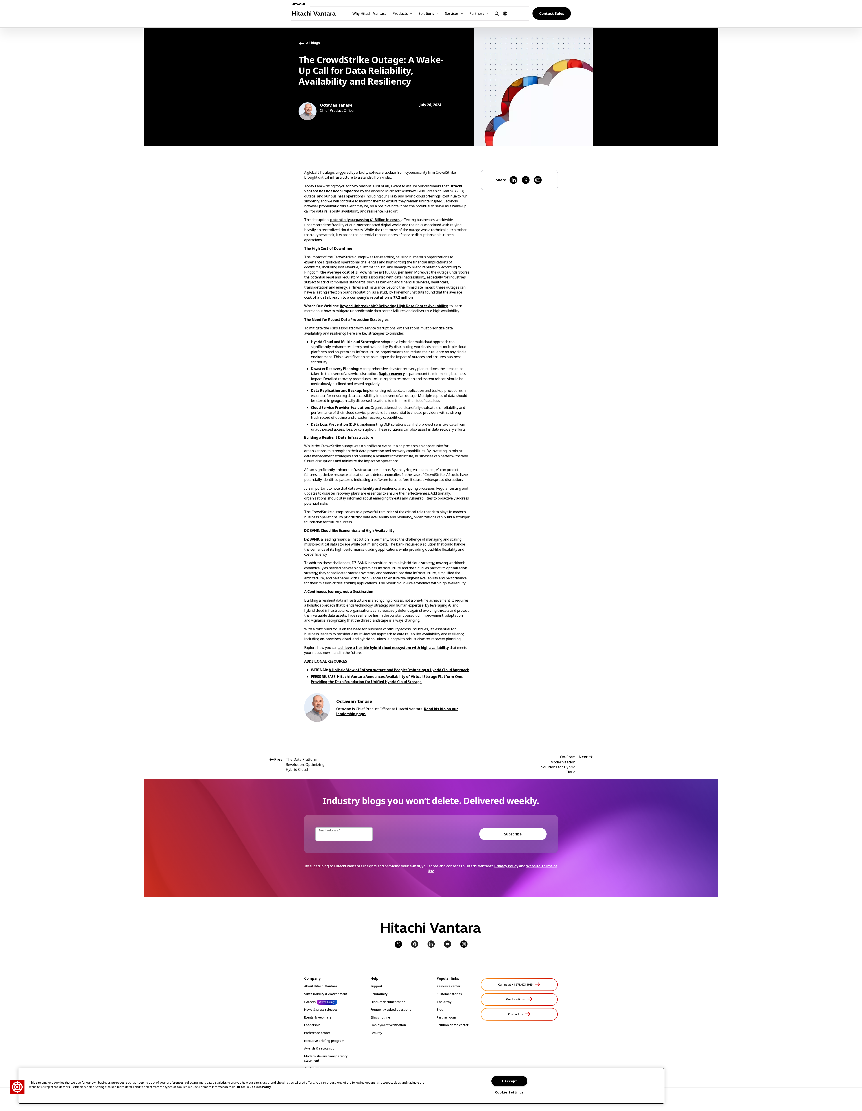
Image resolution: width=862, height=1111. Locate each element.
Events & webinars (317, 1017)
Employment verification (388, 1025)
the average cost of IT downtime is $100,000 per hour (366, 272)
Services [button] (452, 13)
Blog (440, 1009)
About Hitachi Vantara (320, 986)
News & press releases (320, 1009)
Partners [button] (476, 13)
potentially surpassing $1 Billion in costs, (365, 219)
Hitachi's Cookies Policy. (254, 1087)
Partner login (446, 1017)
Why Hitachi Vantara (369, 13)
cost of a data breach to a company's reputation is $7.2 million (358, 297)
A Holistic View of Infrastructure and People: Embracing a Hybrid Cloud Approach (399, 669)
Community (378, 994)
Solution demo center (452, 1025)
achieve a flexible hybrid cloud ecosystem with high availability (393, 647)
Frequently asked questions (390, 1009)
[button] (496, 13)
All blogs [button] (313, 43)
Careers (310, 1002)
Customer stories (449, 994)
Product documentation (387, 1002)
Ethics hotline (380, 1017)
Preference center (317, 1033)
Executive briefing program (324, 1041)
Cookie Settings (509, 1092)
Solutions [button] (426, 13)
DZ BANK (311, 539)
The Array (444, 1002)
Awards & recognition (320, 1048)
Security (376, 1033)
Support (376, 986)
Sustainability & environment (325, 994)
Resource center (448, 986)
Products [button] (400, 13)
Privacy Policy (506, 865)
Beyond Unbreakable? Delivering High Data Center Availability (394, 305)
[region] (341, 1086)
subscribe (513, 834)
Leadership (312, 1025)
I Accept (509, 1081)
